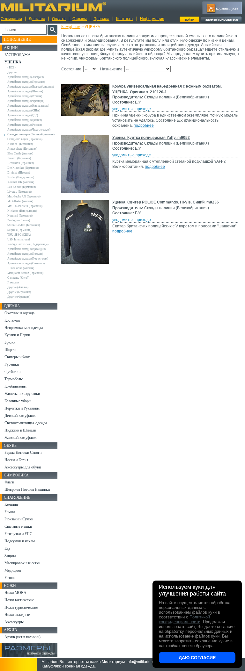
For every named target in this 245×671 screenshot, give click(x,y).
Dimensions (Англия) (20, 268)
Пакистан (13, 282)
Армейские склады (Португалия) (27, 258)
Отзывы (79, 19)
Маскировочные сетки (22, 563)
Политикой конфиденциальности (184, 619)
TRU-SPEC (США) (19, 234)
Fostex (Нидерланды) (20, 177)
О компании (11, 19)
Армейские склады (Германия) (26, 81)
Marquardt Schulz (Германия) (25, 273)
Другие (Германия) (19, 292)
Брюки (9, 342)
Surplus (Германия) (19, 230)
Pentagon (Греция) (18, 220)
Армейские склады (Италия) (24, 96)
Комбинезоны (15, 386)
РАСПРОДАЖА (17, 55)
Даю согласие (197, 657)
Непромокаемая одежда (23, 327)
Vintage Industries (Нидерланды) (27, 244)
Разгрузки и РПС (18, 534)
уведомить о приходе (131, 109)
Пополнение (17, 39)
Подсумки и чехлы (19, 541)
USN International (18, 239)
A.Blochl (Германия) (20, 144)
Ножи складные (17, 614)
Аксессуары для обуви (22, 467)
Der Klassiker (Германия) (23, 167)
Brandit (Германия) (19, 158)
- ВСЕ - (11, 67)
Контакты (124, 19)
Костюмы (12, 320)
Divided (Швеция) (18, 172)
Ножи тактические (19, 600)
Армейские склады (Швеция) (25, 91)
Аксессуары (14, 622)
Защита (10, 555)
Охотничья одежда (19, 313)
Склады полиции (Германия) (24, 139)
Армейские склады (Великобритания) (30, 86)
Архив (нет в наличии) (22, 637)
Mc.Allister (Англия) (20, 201)
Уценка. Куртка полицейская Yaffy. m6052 (151, 137)
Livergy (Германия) (19, 191)
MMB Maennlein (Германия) (24, 206)
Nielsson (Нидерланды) (22, 210)
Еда (7, 548)
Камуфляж (70, 27)
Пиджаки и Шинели (20, 430)
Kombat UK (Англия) (20, 182)
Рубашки (11, 364)
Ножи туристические (21, 607)
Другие (12, 72)
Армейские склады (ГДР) (22, 115)
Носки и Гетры (16, 460)
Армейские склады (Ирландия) (26, 249)
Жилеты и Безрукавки (22, 393)
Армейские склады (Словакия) (26, 263)
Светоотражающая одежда (25, 423)
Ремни (9, 512)
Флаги (9, 482)
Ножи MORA (15, 592)
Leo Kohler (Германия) (21, 187)
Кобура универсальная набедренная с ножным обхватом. (167, 86)
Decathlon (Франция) (20, 163)
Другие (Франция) (18, 296)
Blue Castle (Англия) (20, 153)
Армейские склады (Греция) (24, 120)
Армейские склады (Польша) (25, 253)
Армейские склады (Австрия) (25, 77)
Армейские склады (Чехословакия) (28, 129)
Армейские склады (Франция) (25, 101)
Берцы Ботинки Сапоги (22, 452)
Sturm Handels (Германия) (23, 225)
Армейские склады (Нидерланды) (28, 105)
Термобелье (13, 379)
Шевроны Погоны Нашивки (27, 489)
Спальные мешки (18, 526)
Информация (152, 19)
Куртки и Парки (17, 335)
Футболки (12, 371)
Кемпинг (11, 504)
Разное (9, 577)
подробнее (144, 125)
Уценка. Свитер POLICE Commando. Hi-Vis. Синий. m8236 (165, 202)
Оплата (59, 19)
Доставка (37, 19)
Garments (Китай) (18, 277)
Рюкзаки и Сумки (18, 519)
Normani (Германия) (20, 215)
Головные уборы (17, 401)
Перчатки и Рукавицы (22, 408)
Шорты (10, 349)
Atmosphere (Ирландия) (22, 148)
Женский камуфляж (20, 437)
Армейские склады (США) (23, 110)
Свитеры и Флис (17, 357)
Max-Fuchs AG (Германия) (24, 196)
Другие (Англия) (17, 287)
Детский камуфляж (19, 415)
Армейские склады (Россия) (24, 124)
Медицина (12, 570)
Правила (101, 19)
